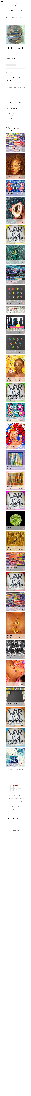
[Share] (7, 77)
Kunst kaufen (9, 17)
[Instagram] (22, 818)
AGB (15, 812)
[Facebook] (8, 818)
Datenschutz (19, 812)
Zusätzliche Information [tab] (15, 102)
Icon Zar (15, 17)
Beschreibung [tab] (12, 99)
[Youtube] (18, 818)
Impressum (11, 812)
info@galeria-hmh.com (15, 809)
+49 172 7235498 (15, 806)
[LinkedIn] (13, 818)
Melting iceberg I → (20, 20)
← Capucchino (9, 20)
